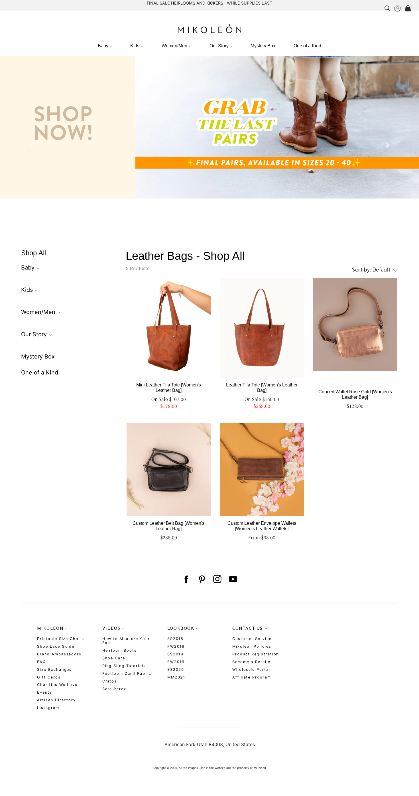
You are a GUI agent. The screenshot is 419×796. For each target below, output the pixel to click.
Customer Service (252, 639)
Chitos (109, 681)
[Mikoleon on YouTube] (233, 579)
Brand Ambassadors (59, 654)
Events (44, 692)
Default (372, 269)
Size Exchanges (54, 669)
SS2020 (175, 669)
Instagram (48, 708)
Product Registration (255, 654)
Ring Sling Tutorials (124, 666)
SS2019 (175, 654)
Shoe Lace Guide (55, 646)
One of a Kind (307, 45)
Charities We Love (57, 684)
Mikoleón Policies (251, 646)
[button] (31, 145)
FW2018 (176, 646)
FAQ (41, 662)
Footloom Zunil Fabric (126, 673)
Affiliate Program (251, 677)
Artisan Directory (56, 700)
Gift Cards (48, 677)
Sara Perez (114, 689)
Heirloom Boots (119, 650)
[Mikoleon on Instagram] (217, 579)
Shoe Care (113, 658)
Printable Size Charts (61, 639)
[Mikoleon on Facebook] (186, 579)
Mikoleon (260, 767)
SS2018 (175, 639)
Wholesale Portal (251, 669)
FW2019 (176, 662)
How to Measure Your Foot (126, 641)
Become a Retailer (252, 662)
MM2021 (176, 677)
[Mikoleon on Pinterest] (202, 579)
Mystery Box (263, 45)
